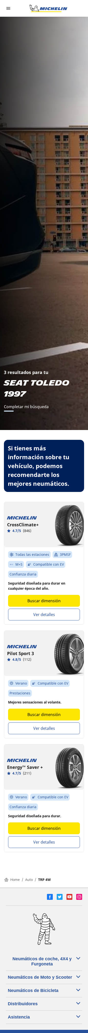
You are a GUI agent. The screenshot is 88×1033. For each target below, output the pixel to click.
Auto (29, 879)
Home (15, 879)
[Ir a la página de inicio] (48, 8)
